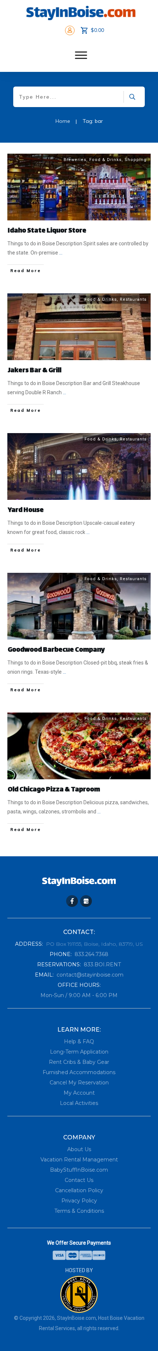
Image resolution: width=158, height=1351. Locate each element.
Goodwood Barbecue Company (56, 650)
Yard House (26, 510)
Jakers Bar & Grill (34, 371)
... (60, 253)
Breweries (75, 159)
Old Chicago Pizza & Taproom (54, 790)
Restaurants (133, 299)
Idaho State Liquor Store (47, 231)
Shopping (136, 159)
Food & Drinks (105, 159)
